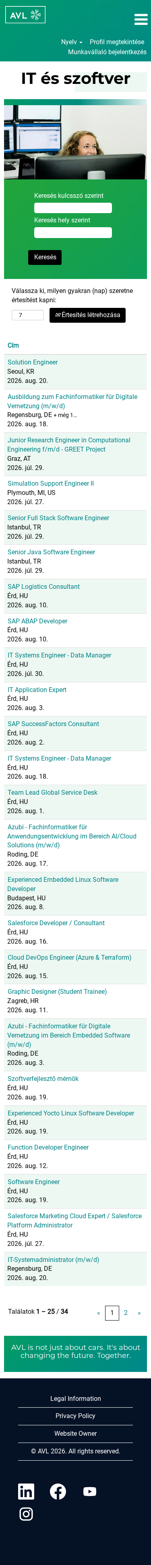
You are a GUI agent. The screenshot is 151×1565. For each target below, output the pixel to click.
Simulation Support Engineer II (51, 483)
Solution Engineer (33, 362)
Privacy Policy (75, 1416)
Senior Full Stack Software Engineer (58, 518)
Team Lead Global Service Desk (52, 792)
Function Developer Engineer (48, 1147)
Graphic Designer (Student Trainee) (57, 991)
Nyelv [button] (70, 42)
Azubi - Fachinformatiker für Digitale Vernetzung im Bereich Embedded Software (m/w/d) (68, 1035)
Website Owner (75, 1433)
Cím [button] (13, 345)
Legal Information (75, 1398)
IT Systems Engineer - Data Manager (59, 655)
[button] (126, 19)
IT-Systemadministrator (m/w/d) (53, 1260)
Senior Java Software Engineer (51, 552)
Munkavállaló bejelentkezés (107, 52)
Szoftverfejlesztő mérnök (43, 1079)
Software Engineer (34, 1182)
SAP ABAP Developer (37, 621)
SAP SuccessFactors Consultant (53, 724)
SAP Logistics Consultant (44, 586)
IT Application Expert (37, 690)
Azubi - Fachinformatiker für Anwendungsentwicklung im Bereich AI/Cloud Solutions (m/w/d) (72, 836)
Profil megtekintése (117, 42)
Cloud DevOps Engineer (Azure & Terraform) (70, 957)
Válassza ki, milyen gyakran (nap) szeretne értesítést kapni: (72, 295)
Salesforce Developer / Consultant (56, 923)
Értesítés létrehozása (90, 315)
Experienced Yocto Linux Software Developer (71, 1113)
